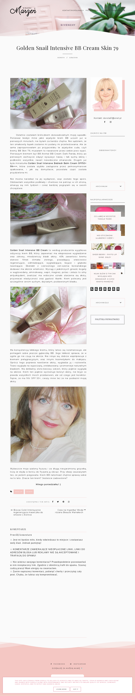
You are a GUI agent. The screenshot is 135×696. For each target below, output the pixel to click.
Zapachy (116, 10)
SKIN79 (29, 492)
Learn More (61, 689)
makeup (18, 492)
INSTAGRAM (79, 664)
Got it (75, 689)
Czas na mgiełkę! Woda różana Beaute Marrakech (69, 511)
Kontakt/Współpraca (73, 10)
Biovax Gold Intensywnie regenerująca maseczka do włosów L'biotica (28, 512)
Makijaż (106, 10)
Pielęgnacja (92, 10)
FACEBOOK (59, 664)
